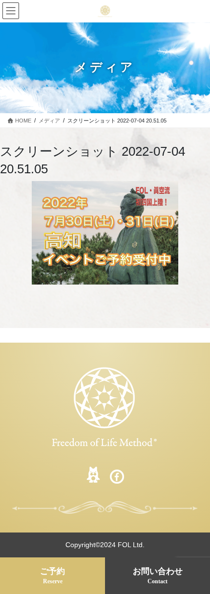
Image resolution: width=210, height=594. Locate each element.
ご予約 (52, 576)
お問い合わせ (158, 576)
